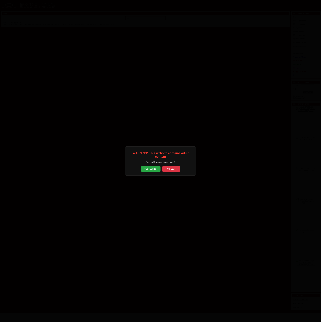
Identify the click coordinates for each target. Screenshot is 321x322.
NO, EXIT (171, 169)
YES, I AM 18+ (150, 169)
